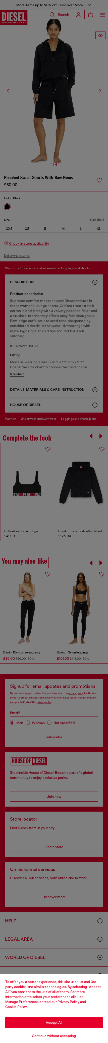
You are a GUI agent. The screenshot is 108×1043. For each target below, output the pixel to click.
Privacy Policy (68, 1002)
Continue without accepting (54, 1036)
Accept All (54, 1022)
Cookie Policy (16, 1007)
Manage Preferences (22, 1002)
